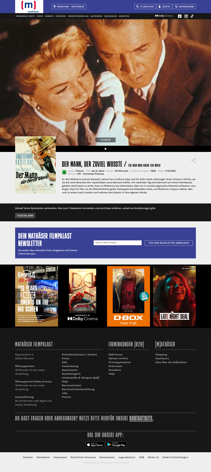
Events (40, 16)
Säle (64, 362)
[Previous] (17, 296)
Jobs (64, 393)
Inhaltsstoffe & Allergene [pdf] (80, 377)
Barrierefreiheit (71, 385)
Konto (166, 6)
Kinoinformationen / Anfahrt (79, 354)
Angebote (49, 16)
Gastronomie (96, 16)
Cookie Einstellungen (175, 457)
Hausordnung (70, 366)
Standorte (115, 369)
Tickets (105, 139)
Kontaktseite (141, 419)
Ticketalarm (25, 215)
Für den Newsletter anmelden (169, 242)
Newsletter (124, 16)
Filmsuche (147, 6)
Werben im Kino (118, 358)
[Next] (193, 296)
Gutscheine (61, 16)
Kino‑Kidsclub (110, 16)
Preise (66, 358)
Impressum (60, 457)
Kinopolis (29, 6)
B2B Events (115, 354)
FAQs (65, 381)
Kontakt (28, 457)
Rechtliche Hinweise (83, 457)
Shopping (161, 354)
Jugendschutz (126, 457)
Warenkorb (186, 6)
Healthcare (162, 358)
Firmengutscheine (120, 362)
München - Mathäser (70, 6)
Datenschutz (107, 457)
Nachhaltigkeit (71, 373)
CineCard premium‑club (78, 16)
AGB (141, 457)
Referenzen (115, 366)
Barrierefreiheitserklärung (78, 389)
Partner (66, 396)
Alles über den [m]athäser (171, 362)
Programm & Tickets (25, 16)
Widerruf (153, 457)
